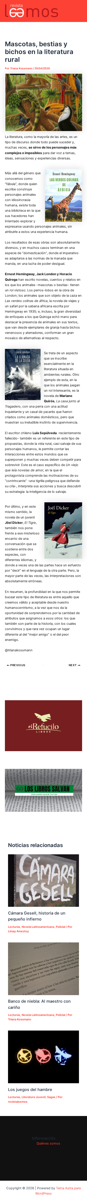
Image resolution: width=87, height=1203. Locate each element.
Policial (60, 926)
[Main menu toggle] (78, 11)
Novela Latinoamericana (38, 926)
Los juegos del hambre (30, 1089)
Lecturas (14, 926)
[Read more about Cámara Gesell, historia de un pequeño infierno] (43, 880)
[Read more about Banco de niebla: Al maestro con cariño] (43, 968)
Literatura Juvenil (34, 1097)
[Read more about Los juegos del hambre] (43, 1057)
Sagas (51, 1097)
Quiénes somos (48, 1143)
